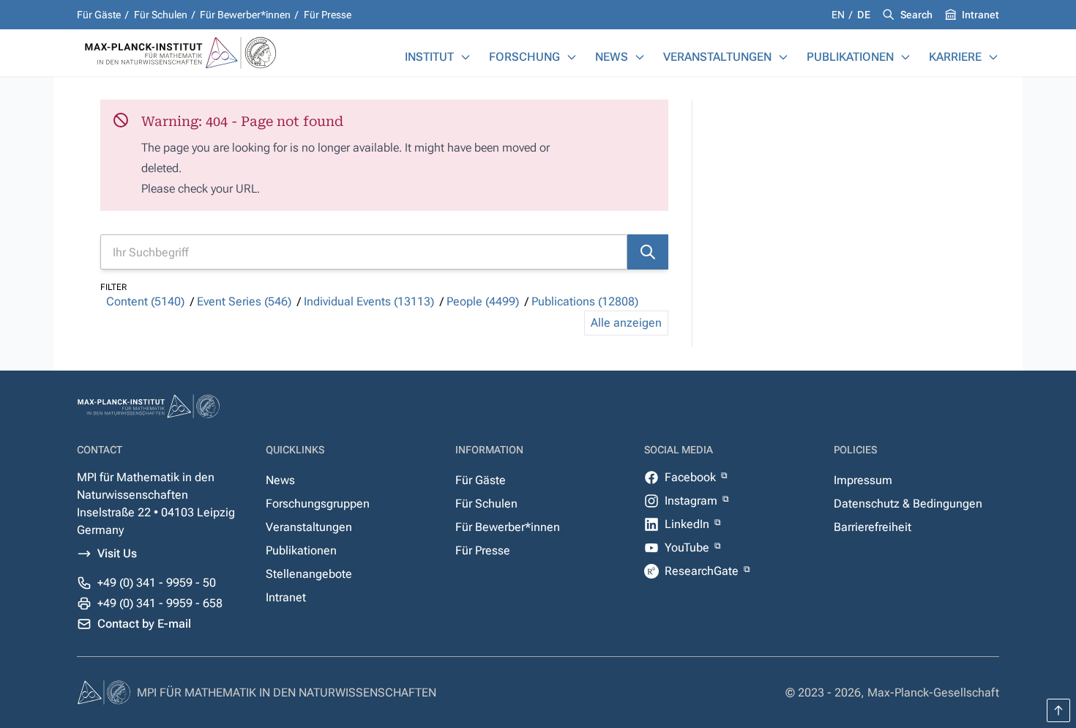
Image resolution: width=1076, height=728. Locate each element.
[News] (640, 57)
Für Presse (327, 15)
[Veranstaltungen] (783, 57)
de (863, 15)
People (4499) (483, 301)
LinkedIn (688, 524)
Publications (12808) (584, 301)
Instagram (692, 501)
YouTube (688, 547)
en (839, 15)
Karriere (955, 57)
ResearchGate (703, 571)
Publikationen (850, 57)
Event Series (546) (244, 301)
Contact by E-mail (144, 624)
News (611, 57)
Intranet (980, 15)
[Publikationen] (905, 57)
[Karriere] (993, 57)
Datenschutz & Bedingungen (908, 503)
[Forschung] (572, 57)
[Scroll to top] (1058, 710)
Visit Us (117, 553)
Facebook (692, 477)
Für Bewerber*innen (245, 15)
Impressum (863, 480)
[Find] (647, 252)
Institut (429, 57)
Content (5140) (145, 301)
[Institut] (465, 57)
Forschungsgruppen (318, 503)
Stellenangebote (309, 574)
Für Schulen (160, 15)
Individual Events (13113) (369, 301)
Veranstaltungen (717, 57)
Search (916, 15)
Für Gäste (99, 15)
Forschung (524, 57)
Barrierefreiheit (872, 527)
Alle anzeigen (626, 323)
